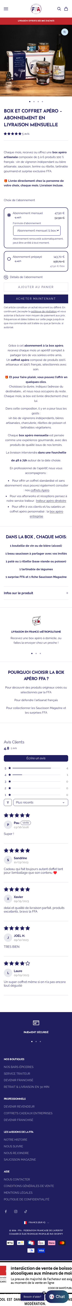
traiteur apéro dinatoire (51, 500)
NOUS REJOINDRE (16, 1153)
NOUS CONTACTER (17, 1179)
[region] (36, 631)
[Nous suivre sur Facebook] (6, 1211)
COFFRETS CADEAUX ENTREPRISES (28, 1113)
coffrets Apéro (40, 490)
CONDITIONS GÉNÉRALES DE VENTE (29, 1186)
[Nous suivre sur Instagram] (16, 1211)
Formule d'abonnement (27, 223)
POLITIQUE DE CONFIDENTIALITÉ (26, 1199)
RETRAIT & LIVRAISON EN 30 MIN (26, 1087)
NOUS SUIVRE (13, 1146)
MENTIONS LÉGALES (18, 1192)
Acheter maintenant (36, 298)
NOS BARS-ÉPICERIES (18, 1067)
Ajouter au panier (36, 287)
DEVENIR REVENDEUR (19, 1106)
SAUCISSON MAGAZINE (20, 1159)
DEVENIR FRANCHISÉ (18, 1080)
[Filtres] (8, 802)
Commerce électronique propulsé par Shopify (36, 1234)
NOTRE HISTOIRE (15, 1139)
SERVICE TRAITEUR (17, 1073)
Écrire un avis (36, 758)
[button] (13, 133)
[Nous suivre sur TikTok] (26, 1211)
